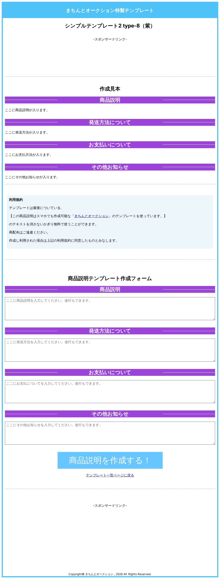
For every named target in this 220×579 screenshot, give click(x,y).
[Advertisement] (110, 55)
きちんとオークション (91, 216)
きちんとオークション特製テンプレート (110, 10)
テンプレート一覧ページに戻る (110, 475)
